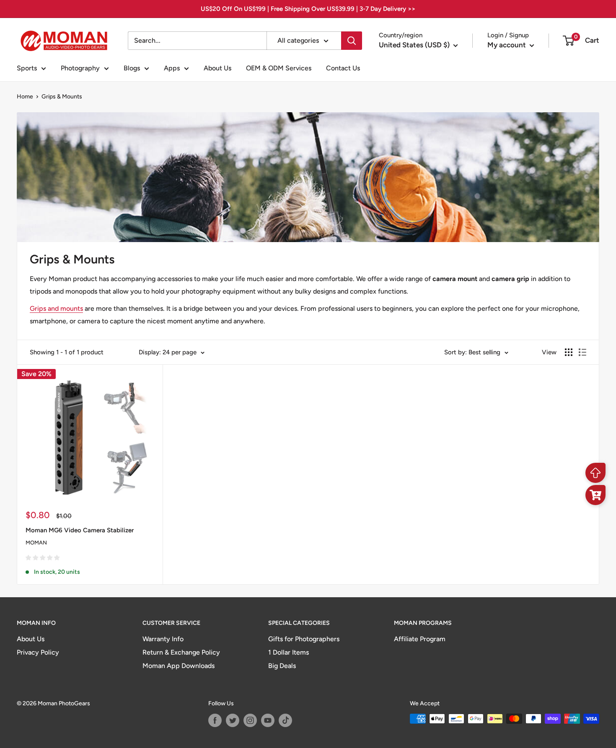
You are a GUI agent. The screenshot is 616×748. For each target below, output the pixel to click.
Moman (36, 542)
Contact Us (343, 68)
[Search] (351, 40)
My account (507, 45)
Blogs (132, 68)
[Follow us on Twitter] (232, 720)
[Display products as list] (582, 352)
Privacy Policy (38, 652)
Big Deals (282, 666)
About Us (217, 68)
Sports (27, 68)
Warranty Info (163, 639)
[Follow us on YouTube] (267, 720)
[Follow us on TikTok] (285, 720)
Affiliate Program (419, 639)
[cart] (595, 495)
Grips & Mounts (61, 96)
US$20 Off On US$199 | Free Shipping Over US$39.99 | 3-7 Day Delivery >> (308, 9)
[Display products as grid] (568, 352)
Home (25, 96)
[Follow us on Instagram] (250, 720)
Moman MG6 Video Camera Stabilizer (80, 530)
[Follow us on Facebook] (215, 720)
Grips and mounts (56, 308)
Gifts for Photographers (303, 639)
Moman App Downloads (178, 666)
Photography (80, 68)
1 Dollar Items (288, 652)
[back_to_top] (595, 473)
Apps (172, 68)
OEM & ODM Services (278, 68)
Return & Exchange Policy (181, 652)
